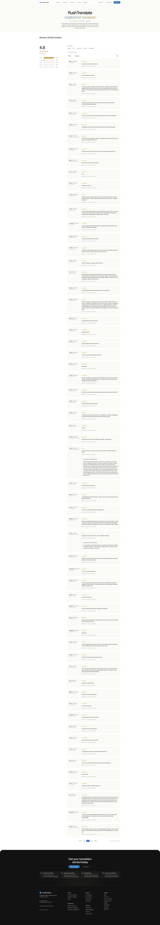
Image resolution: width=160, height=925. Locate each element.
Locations (106, 907)
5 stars (41, 57)
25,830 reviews (81, 21)
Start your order (74, 866)
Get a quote (109, 2)
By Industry (88, 900)
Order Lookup (89, 913)
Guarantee (106, 909)
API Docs (88, 911)
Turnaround (78, 48)
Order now (117, 2)
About (105, 894)
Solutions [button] (65, 2)
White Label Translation (73, 907)
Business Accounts (72, 905)
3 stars (41, 62)
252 (91, 840)
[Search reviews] (68, 52)
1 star (41, 67)
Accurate (85, 48)
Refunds (44, 906)
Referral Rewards (89, 909)
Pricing (79, 2)
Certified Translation (72, 894)
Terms (41, 906)
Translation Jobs (107, 900)
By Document (89, 896)
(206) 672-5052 (44, 900)
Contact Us (106, 896)
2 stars (41, 64)
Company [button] (85, 2)
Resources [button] (72, 2)
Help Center (88, 907)
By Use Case (88, 898)
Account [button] (100, 2)
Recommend (91, 48)
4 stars (41, 60)
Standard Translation (72, 896)
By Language (89, 894)
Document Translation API (73, 909)
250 (84, 840)
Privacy (48, 906)
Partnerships (106, 905)
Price (74, 48)
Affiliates (106, 902)
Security (52, 906)
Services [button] (57, 2)
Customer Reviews (108, 898)
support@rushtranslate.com (46, 902)
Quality (69, 48)
